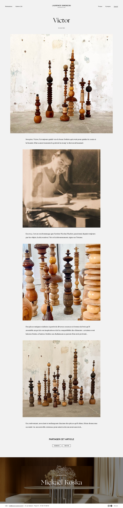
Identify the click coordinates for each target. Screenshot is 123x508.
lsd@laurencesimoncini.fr (16, 506)
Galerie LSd (18, 6)
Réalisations (8, 6)
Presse (100, 6)
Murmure (116, 505)
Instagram (109, 506)
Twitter (66, 445)
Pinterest (111, 506)
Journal (116, 6)
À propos (108, 6)
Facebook (56, 445)
